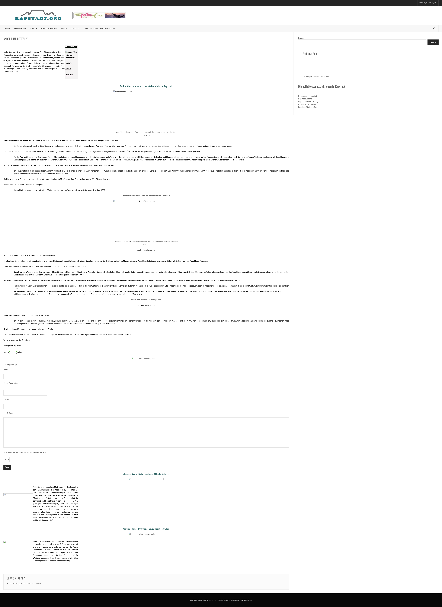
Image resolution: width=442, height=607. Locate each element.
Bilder (64, 28)
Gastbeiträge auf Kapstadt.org (100, 28)
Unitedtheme (246, 600)
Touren (33, 28)
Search (301, 38)
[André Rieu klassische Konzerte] (146, 109)
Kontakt (75, 28)
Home (7, 28)
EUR (317, 76)
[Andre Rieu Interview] (146, 219)
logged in (21, 583)
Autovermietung (49, 28)
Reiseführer (20, 28)
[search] (434, 28)
